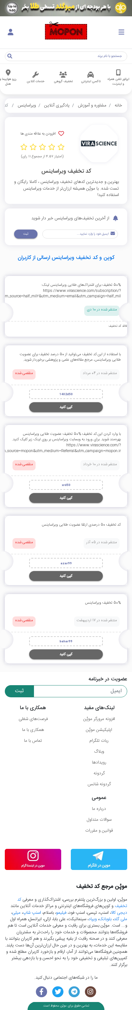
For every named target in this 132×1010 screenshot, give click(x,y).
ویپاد (92, 919)
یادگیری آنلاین (57, 105)
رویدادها (99, 762)
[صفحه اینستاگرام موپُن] (90, 992)
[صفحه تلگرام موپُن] (74, 992)
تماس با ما (33, 740)
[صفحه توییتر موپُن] (58, 992)
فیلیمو (61, 912)
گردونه (99, 773)
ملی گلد (120, 919)
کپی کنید (66, 407)
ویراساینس (27, 105)
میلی (16, 912)
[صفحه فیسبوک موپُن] (41, 992)
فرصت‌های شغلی (33, 719)
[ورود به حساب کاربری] (10, 32)
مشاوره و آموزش (92, 105)
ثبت (25, 234)
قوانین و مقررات (99, 830)
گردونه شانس (99, 784)
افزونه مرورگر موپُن (99, 719)
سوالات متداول (99, 819)
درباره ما (99, 808)
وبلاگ (99, 751)
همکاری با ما (33, 729)
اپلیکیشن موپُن (99, 729)
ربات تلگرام (99, 740)
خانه (118, 105)
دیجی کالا (119, 912)
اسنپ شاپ (32, 912)
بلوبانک (105, 919)
